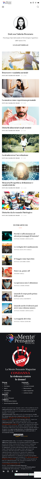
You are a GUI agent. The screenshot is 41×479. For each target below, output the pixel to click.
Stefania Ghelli (19, 273)
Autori (5, 388)
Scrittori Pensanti (9, 398)
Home (5, 384)
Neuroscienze (27, 388)
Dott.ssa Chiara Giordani (22, 321)
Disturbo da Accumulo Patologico (17, 212)
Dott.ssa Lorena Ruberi (21, 285)
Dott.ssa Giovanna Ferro (22, 261)
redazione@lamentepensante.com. (11, 464)
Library (6, 396)
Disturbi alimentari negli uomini (16, 127)
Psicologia (26, 384)
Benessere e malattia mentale (15, 72)
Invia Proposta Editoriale (11, 403)
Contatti (6, 393)
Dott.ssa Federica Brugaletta (23, 239)
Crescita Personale (28, 386)
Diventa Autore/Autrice (10, 401)
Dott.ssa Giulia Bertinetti (22, 299)
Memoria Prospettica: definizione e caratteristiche (17, 184)
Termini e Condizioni (22, 474)
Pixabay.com (26, 417)
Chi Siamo (7, 386)
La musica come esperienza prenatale (19, 100)
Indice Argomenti (28, 390)
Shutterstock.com (6, 419)
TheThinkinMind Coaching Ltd (10, 424)
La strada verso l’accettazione (15, 155)
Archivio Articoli (27, 393)
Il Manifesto (7, 390)
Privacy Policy (34, 474)
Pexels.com (20, 417)
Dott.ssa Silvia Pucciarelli (22, 249)
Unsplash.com (12, 417)
